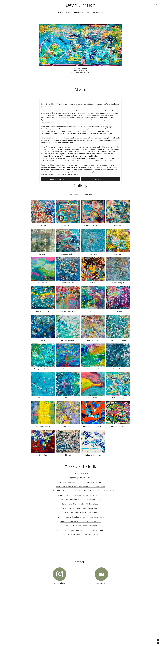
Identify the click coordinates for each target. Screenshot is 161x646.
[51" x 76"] (93, 326)
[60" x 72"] (93, 412)
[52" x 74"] (93, 441)
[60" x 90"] (118, 412)
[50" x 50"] (93, 211)
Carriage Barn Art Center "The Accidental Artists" (80, 508)
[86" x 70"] (68, 384)
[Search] (156, 4)
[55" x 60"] (93, 269)
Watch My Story (100, 179)
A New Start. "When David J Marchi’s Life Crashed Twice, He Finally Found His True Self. (80, 491)
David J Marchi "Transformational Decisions (80, 513)
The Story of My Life (80, 473)
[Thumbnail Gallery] (118, 441)
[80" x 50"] (68, 269)
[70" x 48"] (43, 240)
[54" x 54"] (118, 211)
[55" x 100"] (93, 355)
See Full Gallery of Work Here (80, 195)
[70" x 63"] (43, 384)
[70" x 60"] (43, 211)
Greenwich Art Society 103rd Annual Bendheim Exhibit (80, 500)
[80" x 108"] (68, 355)
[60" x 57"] (68, 211)
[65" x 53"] (118, 355)
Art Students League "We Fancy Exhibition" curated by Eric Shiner (80, 487)
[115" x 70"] (68, 412)
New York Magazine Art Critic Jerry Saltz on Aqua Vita (80, 482)
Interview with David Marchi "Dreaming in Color (80, 535)
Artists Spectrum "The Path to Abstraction (80, 526)
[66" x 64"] (68, 441)
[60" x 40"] (118, 326)
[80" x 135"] (93, 384)
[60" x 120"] (43, 269)
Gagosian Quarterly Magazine (80, 478)
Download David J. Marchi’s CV (60, 179)
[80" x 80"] (118, 297)
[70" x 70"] (43, 297)
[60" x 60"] (93, 240)
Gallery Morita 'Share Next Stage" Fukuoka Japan (80, 504)
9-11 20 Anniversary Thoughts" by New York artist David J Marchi (81, 517)
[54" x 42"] (68, 240)
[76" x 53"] (43, 326)
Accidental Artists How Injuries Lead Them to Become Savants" (81, 530)
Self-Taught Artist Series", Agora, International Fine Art (80, 521)
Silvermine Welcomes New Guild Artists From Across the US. (80, 495)
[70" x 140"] (118, 384)
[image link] (59, 574)
